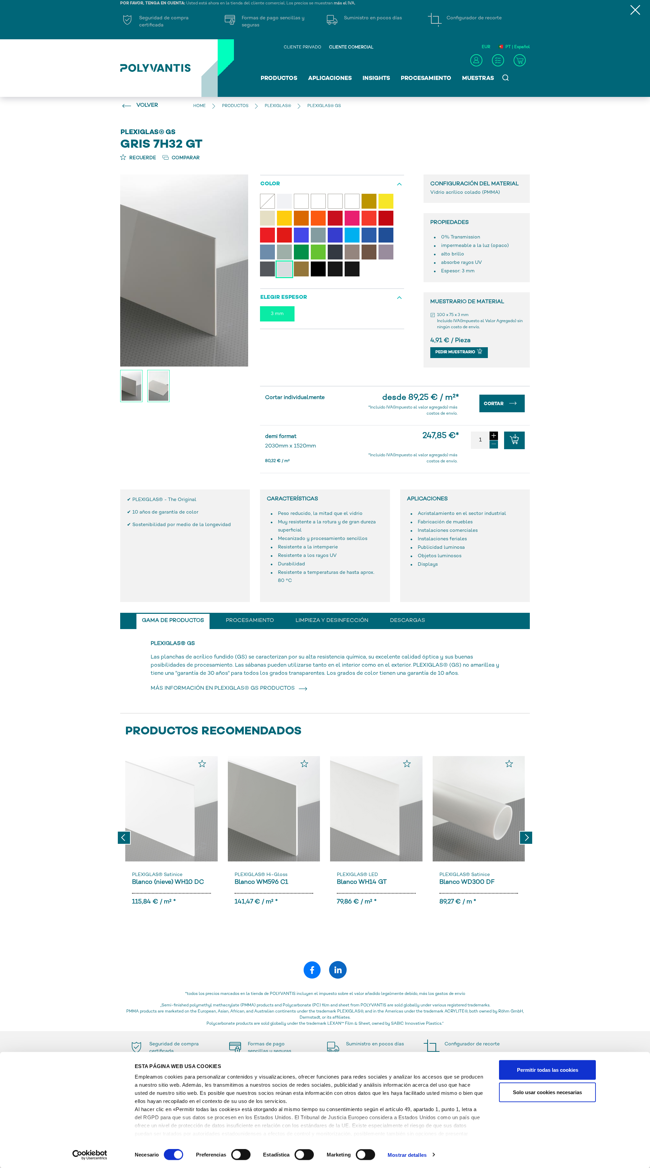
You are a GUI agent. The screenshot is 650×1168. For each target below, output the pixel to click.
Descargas (407, 621)
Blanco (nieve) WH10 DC (168, 882)
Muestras (478, 79)
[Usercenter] (476, 60)
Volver (147, 105)
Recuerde (142, 158)
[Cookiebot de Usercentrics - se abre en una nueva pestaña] (90, 1155)
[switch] (241, 1155)
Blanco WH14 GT (362, 882)
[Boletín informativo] (498, 60)
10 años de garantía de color (165, 512)
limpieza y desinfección (332, 621)
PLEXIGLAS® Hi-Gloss (261, 874)
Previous (124, 837)
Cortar (494, 403)
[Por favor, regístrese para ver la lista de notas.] (202, 763)
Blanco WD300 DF (467, 882)
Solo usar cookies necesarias (547, 1092)
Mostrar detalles (407, 1154)
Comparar (185, 158)
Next (526, 837)
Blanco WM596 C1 (261, 882)
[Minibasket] (520, 60)
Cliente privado (302, 47)
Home (199, 106)
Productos (279, 79)
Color (270, 184)
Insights (376, 79)
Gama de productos (173, 621)
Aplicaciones (330, 79)
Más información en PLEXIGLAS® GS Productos (224, 688)
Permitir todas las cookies (547, 1070)
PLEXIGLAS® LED (357, 874)
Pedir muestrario (455, 352)
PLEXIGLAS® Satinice (157, 874)
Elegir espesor (283, 297)
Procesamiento (426, 79)
